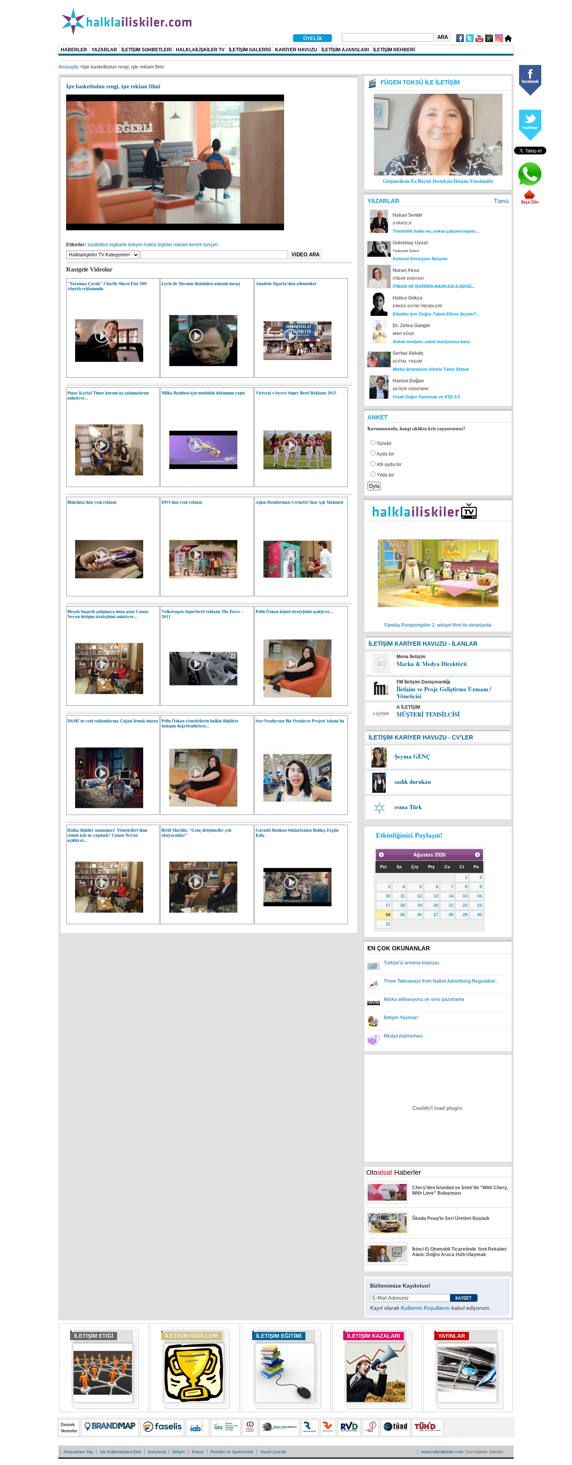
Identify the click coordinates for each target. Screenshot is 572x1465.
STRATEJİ (402, 223)
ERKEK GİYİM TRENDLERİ (417, 306)
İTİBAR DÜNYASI (408, 278)
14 (451, 896)
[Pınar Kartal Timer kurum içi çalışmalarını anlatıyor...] (105, 482)
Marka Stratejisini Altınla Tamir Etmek (431, 369)
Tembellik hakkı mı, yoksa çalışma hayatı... (436, 231)
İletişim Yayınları (401, 1017)
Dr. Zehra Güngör (411, 325)
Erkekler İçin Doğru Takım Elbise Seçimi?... (436, 314)
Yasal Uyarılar (273, 1451)
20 (435, 905)
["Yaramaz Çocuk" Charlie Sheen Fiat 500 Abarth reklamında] (105, 373)
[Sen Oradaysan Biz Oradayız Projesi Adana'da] (294, 810)
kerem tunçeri (203, 244)
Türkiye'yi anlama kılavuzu (411, 963)
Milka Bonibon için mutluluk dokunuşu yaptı (203, 393)
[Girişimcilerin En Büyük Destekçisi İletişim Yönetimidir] (438, 174)
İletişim (178, 1451)
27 (435, 914)
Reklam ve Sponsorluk (232, 1451)
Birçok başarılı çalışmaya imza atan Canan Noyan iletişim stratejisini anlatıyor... (107, 614)
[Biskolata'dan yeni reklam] (105, 591)
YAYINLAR (451, 1336)
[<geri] (381, 854)
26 (419, 914)
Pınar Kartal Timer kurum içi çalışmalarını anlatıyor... (108, 395)
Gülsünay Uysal (410, 242)
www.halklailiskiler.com (442, 1451)
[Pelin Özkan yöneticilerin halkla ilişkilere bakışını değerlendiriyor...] (199, 810)
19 (419, 905)
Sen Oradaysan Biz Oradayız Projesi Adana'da (300, 721)
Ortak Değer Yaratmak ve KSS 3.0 (426, 396)
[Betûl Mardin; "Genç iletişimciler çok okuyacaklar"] (199, 919)
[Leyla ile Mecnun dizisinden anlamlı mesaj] (199, 373)
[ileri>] (477, 854)
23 (479, 905)
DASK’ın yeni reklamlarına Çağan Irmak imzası (112, 721)
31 (388, 924)
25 (402, 914)
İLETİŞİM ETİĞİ (93, 1336)
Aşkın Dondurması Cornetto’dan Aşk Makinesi (299, 502)
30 (479, 914)
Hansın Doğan (408, 381)
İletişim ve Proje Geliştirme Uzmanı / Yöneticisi (444, 692)
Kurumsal (157, 1451)
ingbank (117, 244)
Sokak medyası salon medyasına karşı (431, 341)
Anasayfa (68, 67)
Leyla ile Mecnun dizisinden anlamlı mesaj (200, 283)
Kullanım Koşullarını (425, 1308)
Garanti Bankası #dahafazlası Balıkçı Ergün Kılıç (297, 832)
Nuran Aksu (406, 270)
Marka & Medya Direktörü (432, 663)
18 (402, 905)
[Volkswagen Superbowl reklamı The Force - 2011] (199, 701)
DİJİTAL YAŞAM (407, 361)
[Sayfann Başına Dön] (529, 203)
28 (451, 914)
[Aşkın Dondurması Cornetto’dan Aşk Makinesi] (294, 591)
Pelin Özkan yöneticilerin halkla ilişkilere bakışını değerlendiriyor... (200, 723)
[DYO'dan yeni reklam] (199, 591)
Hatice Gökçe (408, 298)
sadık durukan (413, 781)
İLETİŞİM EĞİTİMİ (279, 1336)
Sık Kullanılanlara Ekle (120, 1451)
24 (388, 914)
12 (419, 896)
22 (465, 905)
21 (451, 905)
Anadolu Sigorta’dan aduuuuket (286, 283)
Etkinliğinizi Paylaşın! (409, 835)
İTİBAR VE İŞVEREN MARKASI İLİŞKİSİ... (434, 286)
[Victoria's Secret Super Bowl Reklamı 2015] (294, 482)
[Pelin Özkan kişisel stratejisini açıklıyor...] (294, 701)
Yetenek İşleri (406, 251)
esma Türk (408, 807)
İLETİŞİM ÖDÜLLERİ (191, 1336)
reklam (181, 244)
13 (435, 896)
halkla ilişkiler (158, 244)
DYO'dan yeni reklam (181, 502)
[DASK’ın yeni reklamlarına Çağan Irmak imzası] (105, 810)
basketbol (98, 244)
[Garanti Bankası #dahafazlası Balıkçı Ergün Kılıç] (294, 919)
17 (388, 905)
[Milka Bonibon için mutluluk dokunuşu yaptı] (199, 482)
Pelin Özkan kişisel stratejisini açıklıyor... (294, 611)
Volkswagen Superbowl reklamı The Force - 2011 (202, 614)
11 (402, 896)
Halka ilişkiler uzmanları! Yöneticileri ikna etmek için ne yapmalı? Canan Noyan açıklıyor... (107, 835)
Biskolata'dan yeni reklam (91, 502)
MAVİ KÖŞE (403, 333)
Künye (198, 1451)
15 (465, 896)
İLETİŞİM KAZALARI (373, 1336)
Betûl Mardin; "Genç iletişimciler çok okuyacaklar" (196, 832)
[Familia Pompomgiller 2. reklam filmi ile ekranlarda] (438, 620)
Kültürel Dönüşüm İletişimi (420, 258)
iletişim (135, 244)
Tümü (501, 201)
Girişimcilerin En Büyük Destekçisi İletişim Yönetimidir (438, 181)
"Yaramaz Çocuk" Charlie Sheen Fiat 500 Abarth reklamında (107, 286)
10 (388, 896)
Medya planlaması (403, 1036)
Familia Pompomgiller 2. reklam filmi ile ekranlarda (437, 625)
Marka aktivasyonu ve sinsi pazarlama (424, 999)
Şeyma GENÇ (412, 756)
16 (479, 896)
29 (465, 914)
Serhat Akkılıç (408, 353)
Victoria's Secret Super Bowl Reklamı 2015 (296, 393)
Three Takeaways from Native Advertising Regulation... (441, 981)
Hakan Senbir (408, 215)
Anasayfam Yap (78, 1451)
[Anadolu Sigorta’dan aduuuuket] (294, 373)
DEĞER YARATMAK (411, 389)
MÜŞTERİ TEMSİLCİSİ (428, 714)
